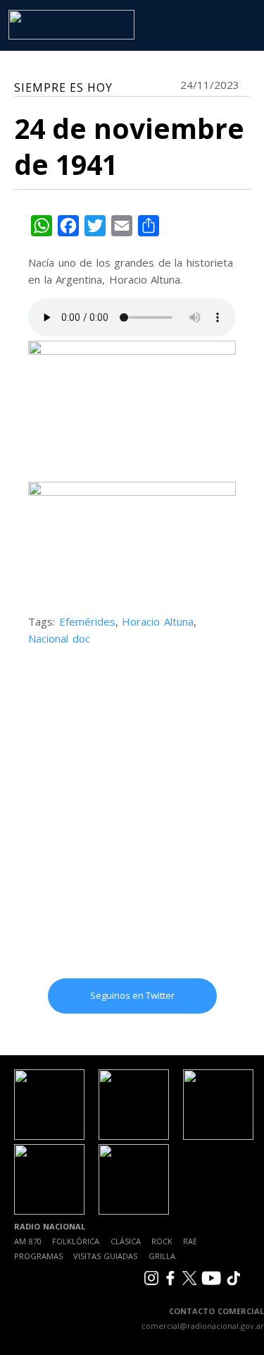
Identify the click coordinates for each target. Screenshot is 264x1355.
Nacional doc (59, 638)
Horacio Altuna (158, 621)
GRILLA (162, 1256)
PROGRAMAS (38, 1256)
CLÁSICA (126, 1241)
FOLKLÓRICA (75, 1241)
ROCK (161, 1241)
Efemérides (87, 621)
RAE (190, 1241)
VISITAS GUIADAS (105, 1256)
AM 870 (28, 1241)
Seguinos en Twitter (132, 995)
